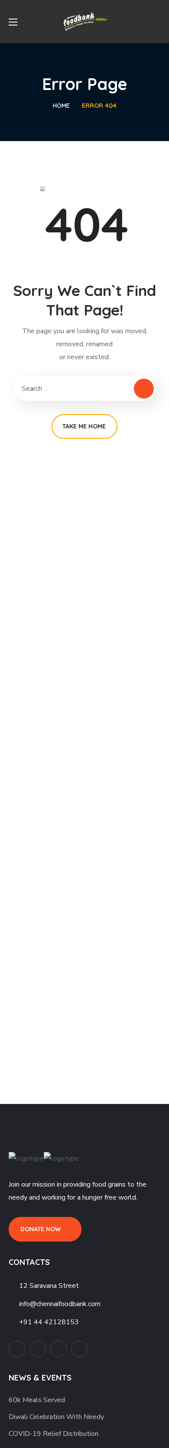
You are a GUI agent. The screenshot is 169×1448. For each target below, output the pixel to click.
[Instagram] (79, 1349)
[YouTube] (58, 1349)
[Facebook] (37, 1349)
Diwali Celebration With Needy (56, 1417)
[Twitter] (17, 1349)
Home (61, 105)
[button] (157, 21)
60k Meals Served (37, 1400)
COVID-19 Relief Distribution (53, 1433)
